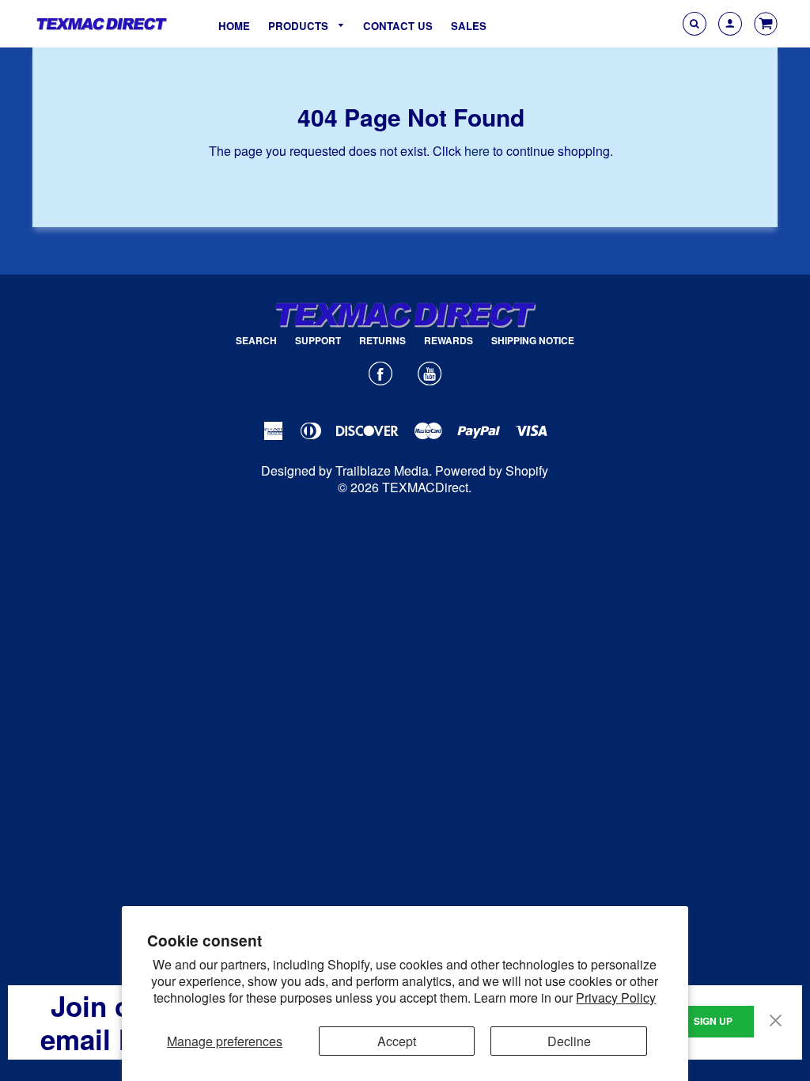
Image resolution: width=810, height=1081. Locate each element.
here (477, 151)
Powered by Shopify (491, 470)
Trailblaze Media (382, 470)
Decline (569, 1041)
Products (299, 25)
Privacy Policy (616, 997)
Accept (396, 1041)
